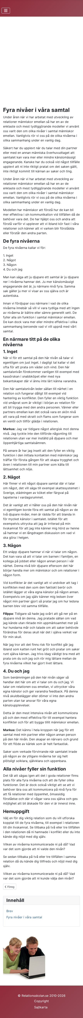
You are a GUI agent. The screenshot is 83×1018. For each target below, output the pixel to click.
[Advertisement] (41, 63)
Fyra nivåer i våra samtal (24, 917)
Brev (9, 911)
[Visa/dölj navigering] (6, 11)
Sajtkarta (40, 1007)
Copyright (41, 1001)
